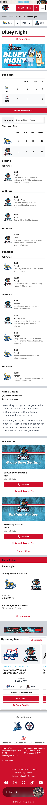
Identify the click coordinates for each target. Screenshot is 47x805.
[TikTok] (32, 782)
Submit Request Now (25, 491)
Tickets (22, 698)
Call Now (25, 484)
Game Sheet (24, 39)
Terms (34, 769)
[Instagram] (14, 782)
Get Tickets (26, 7)
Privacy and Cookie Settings (23, 776)
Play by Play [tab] (21, 120)
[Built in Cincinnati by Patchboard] (23, 794)
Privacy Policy (24, 769)
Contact (13, 769)
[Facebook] (6, 782)
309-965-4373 (7, 761)
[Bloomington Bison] (5, 7)
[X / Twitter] (23, 782)
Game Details (22, 705)
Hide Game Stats (22, 110)
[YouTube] (40, 782)
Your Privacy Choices (23, 773)
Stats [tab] (32, 120)
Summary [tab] (8, 120)
